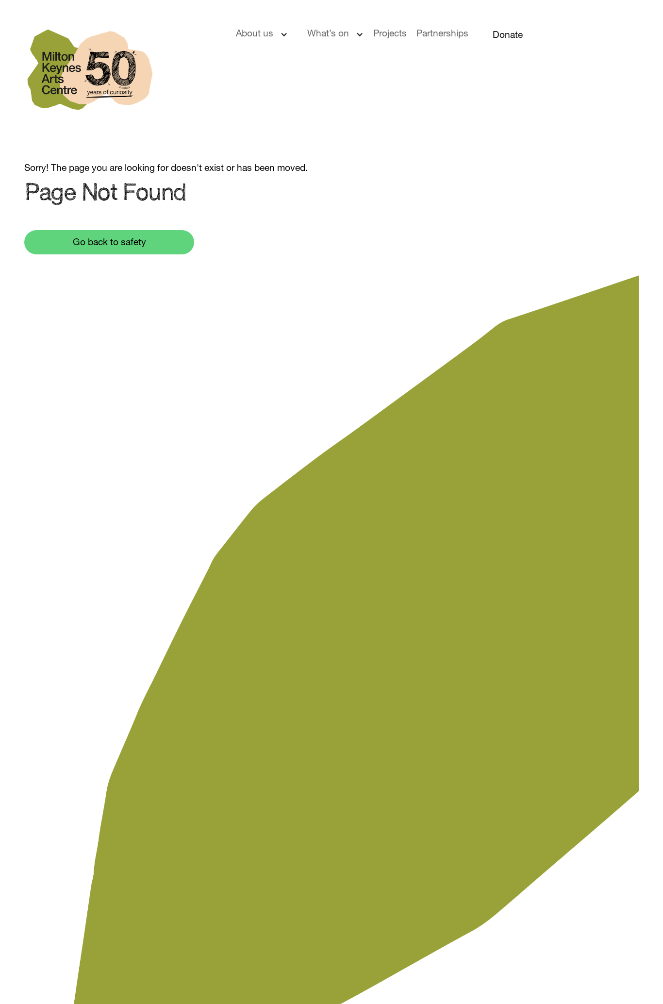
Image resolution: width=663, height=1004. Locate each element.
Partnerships (442, 34)
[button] (267, 39)
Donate (508, 35)
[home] (118, 75)
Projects (390, 34)
